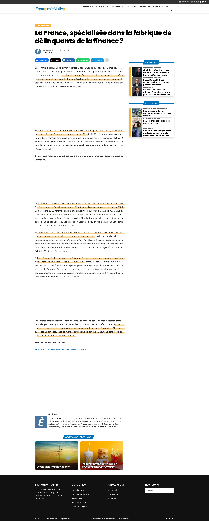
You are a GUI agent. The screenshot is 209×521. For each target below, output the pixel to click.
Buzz (168, 6)
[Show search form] (171, 11)
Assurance (102, 6)
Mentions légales (80, 506)
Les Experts (117, 6)
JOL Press (52, 414)
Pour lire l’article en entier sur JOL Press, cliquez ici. (61, 349)
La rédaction (78, 490)
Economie (85, 6)
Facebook (112, 490)
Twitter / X (113, 494)
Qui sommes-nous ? (81, 494)
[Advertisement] (79, 108)
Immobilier (145, 6)
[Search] (171, 490)
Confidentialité (96, 519)
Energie (132, 6)
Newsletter (77, 498)
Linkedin (112, 498)
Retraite (158, 6)
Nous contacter (79, 502)
